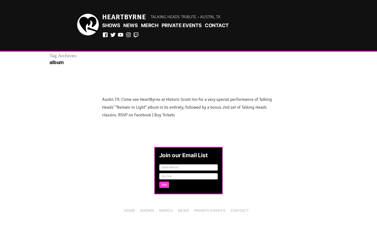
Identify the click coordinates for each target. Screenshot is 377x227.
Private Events (182, 25)
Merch (149, 25)
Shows (111, 25)
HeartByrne (124, 17)
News (130, 25)
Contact (217, 25)
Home (129, 210)
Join (164, 185)
